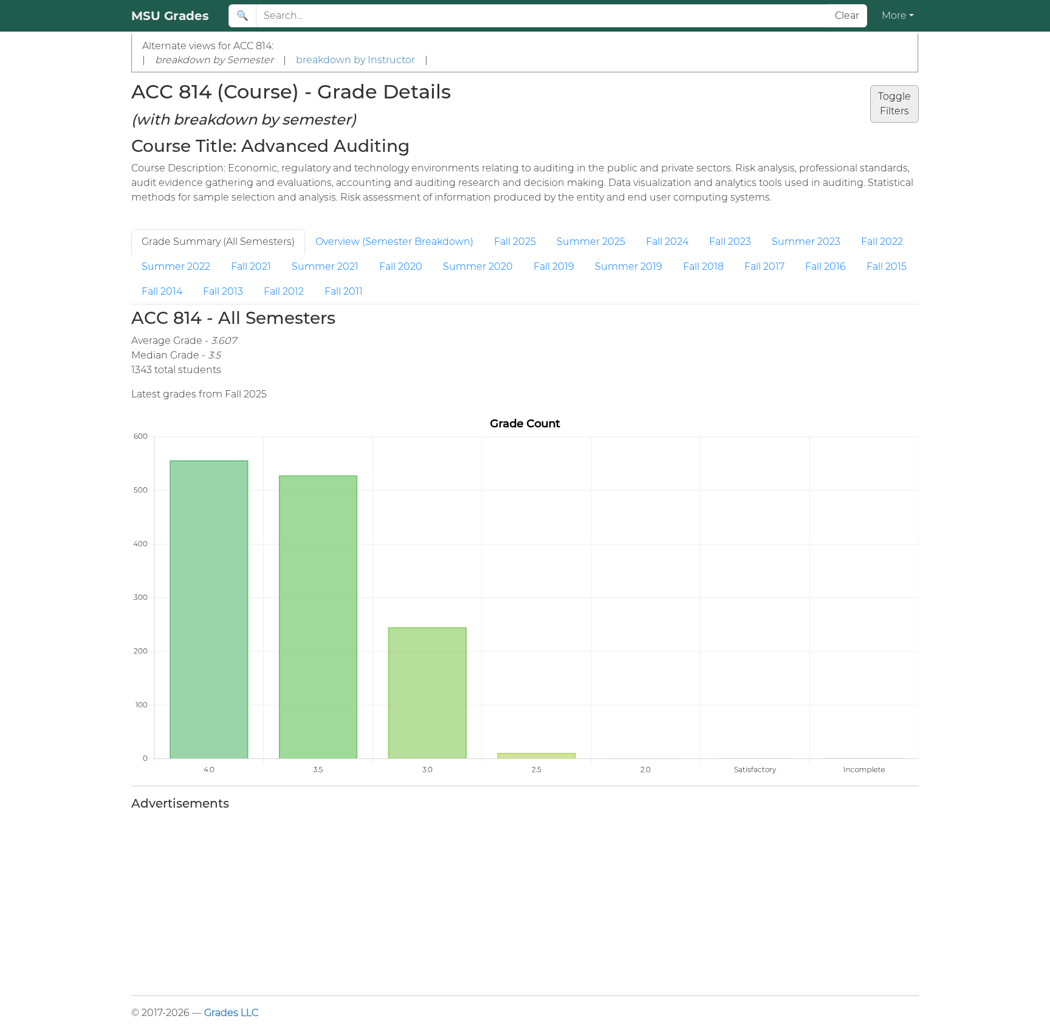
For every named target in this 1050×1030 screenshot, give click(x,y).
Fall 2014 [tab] (162, 291)
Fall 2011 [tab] (343, 291)
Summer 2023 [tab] (806, 241)
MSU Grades (170, 16)
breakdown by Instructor (355, 60)
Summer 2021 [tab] (325, 266)
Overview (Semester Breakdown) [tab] (394, 241)
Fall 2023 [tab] (730, 241)
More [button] (894, 15)
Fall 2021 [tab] (251, 266)
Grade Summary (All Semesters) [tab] (218, 241)
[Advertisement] (495, 900)
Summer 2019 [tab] (628, 266)
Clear (847, 15)
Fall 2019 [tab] (554, 266)
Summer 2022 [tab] (176, 266)
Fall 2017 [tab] (764, 266)
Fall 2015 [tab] (886, 266)
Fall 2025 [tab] (515, 241)
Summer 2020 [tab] (478, 266)
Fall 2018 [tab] (703, 266)
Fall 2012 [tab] (284, 291)
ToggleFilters (894, 104)
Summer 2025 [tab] (591, 241)
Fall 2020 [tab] (400, 266)
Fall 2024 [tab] (667, 241)
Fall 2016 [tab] (825, 266)
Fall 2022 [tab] (882, 241)
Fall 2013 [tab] (223, 291)
